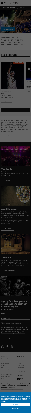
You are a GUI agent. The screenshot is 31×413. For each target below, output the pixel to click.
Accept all (15, 404)
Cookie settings (15, 408)
